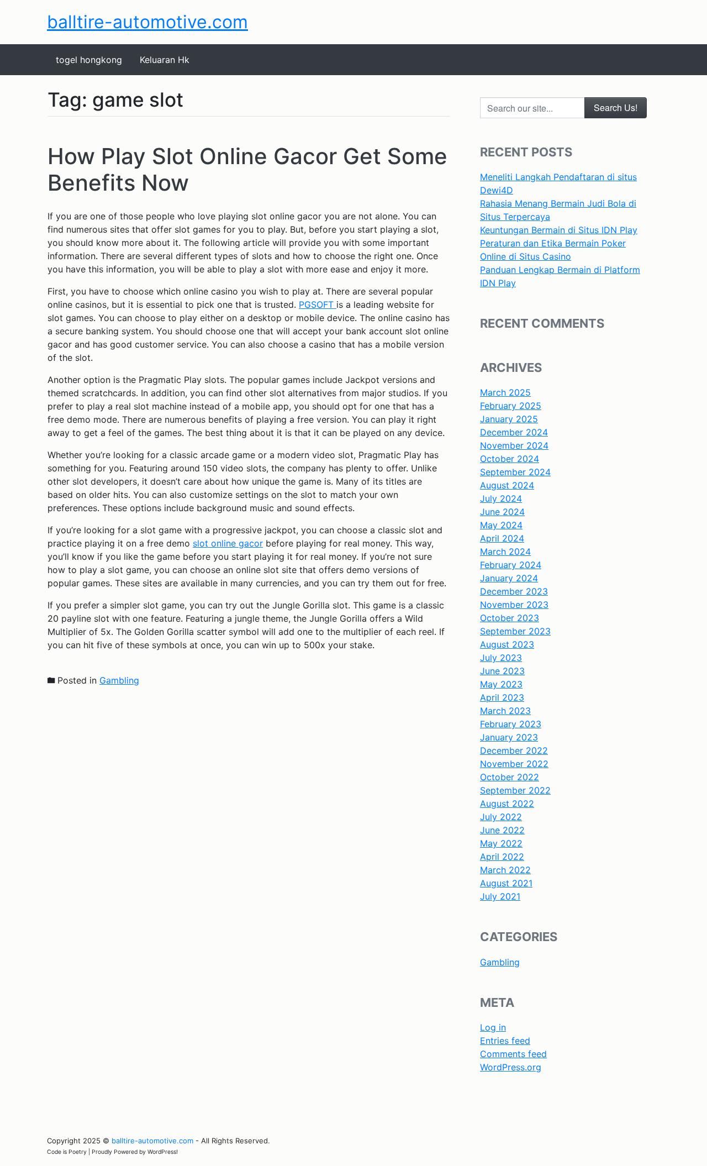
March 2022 (505, 869)
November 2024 (514, 445)
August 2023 (507, 644)
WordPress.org (510, 1067)
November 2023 (514, 604)
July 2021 (500, 896)
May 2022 (501, 843)
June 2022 (502, 830)
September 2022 (515, 790)
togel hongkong (89, 59)
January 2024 (509, 578)
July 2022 (501, 816)
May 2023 (501, 684)
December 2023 (514, 591)
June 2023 (502, 670)
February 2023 (510, 723)
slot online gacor (228, 543)
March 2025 (505, 392)
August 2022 (507, 803)
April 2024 (502, 538)
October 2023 (509, 617)
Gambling (119, 680)
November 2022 (514, 763)
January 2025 (509, 418)
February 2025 (510, 405)
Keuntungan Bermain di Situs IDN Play (558, 229)
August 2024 (507, 485)
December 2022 (514, 750)
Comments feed (513, 1053)
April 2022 (502, 856)
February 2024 (510, 564)
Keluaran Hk (164, 59)
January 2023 (509, 737)
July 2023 (501, 657)
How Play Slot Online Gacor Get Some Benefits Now (247, 169)
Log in (493, 1027)
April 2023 (502, 697)
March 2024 (505, 551)
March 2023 (505, 710)
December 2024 (514, 432)
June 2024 (502, 511)
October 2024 (509, 458)
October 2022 (509, 776)
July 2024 (501, 498)
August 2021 (506, 883)
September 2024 (515, 471)
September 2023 (515, 631)
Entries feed (505, 1040)
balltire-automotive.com (147, 22)
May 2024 (501, 525)
